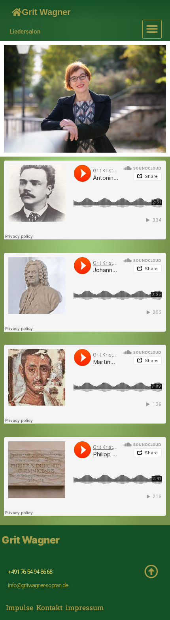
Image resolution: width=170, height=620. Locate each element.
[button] (152, 29)
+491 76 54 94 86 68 (30, 571)
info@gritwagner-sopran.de (38, 585)
